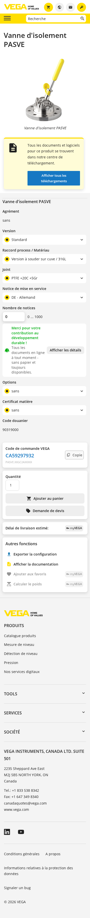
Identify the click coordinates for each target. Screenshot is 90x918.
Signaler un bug (17, 887)
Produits (14, 625)
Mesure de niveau (19, 644)
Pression (11, 662)
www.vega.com (16, 809)
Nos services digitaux (22, 671)
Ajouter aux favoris (48, 574)
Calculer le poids (48, 584)
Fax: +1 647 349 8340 (21, 796)
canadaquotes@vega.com (25, 803)
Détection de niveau (21, 653)
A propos (54, 853)
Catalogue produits (20, 635)
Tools (10, 694)
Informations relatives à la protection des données (38, 871)
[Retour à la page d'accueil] (23, 613)
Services (13, 713)
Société (12, 732)
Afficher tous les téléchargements (54, 178)
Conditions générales (22, 853)
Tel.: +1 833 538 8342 (21, 790)
